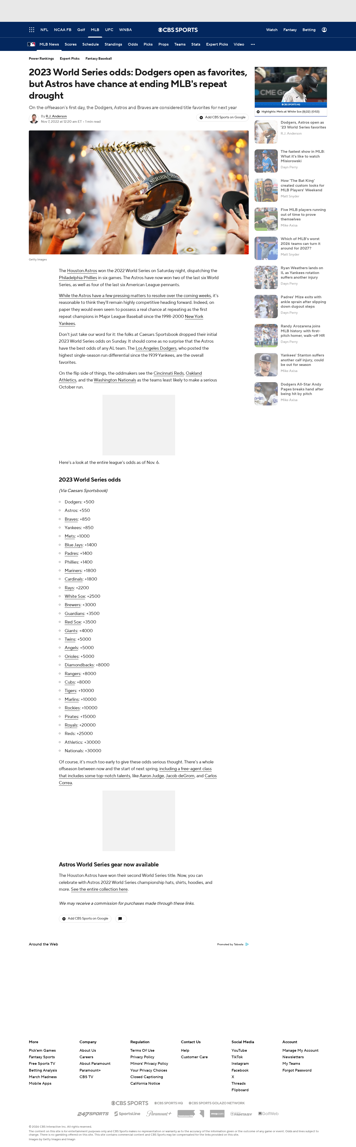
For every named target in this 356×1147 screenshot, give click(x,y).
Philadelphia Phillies (78, 278)
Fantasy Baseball (98, 59)
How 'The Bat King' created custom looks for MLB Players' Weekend (302, 185)
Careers (86, 1057)
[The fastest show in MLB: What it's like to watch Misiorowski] (266, 161)
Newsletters (293, 1057)
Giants (71, 631)
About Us (87, 1050)
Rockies (72, 708)
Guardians (74, 613)
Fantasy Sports (42, 1057)
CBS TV (86, 1076)
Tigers (70, 691)
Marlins (72, 699)
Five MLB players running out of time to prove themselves (303, 214)
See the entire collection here (99, 889)
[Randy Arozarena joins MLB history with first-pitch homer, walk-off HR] (266, 335)
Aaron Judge (151, 776)
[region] (291, 87)
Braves (71, 519)
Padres (71, 553)
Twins (70, 639)
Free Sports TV (42, 1063)
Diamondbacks (79, 665)
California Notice (145, 1078)
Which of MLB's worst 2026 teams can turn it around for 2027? (300, 243)
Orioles (71, 656)
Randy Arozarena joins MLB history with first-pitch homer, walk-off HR (303, 331)
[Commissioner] (191, 1111)
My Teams (291, 1063)
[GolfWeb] (268, 1113)
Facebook (240, 1070)
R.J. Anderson (56, 116)
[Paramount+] (159, 1112)
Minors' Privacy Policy (149, 1063)
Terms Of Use (142, 1050)
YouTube (239, 1050)
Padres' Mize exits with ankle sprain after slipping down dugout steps (303, 302)
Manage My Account (300, 1050)
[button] (253, 44)
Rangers (72, 674)
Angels (71, 648)
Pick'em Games (42, 1050)
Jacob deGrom (180, 776)
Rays (69, 588)
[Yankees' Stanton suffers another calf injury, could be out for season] (266, 364)
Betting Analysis (43, 1070)
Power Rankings (41, 59)
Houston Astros (82, 271)
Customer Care (194, 1057)
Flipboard (240, 1090)
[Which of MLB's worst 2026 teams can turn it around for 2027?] (266, 248)
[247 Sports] (93, 1112)
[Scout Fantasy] (241, 1113)
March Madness (43, 1076)
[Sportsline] (127, 1113)
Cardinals (74, 579)
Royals (71, 725)
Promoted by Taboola (230, 944)
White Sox (75, 596)
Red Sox (73, 622)
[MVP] (217, 1111)
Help (185, 1050)
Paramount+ (90, 1070)
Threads (239, 1083)
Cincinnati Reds (169, 373)
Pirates (71, 716)
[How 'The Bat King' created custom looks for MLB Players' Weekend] (266, 190)
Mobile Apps (40, 1083)
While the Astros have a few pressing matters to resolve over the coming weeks (135, 296)
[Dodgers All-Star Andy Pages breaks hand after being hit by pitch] (266, 393)
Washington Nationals (115, 380)
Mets (70, 536)
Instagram (240, 1063)
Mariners (73, 571)
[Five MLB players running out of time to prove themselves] (266, 219)
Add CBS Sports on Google (225, 117)
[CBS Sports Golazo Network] (217, 1102)
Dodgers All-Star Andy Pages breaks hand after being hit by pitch (302, 389)
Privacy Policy (142, 1057)
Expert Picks (70, 59)
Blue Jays (74, 545)
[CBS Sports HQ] (168, 1102)
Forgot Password (297, 1070)
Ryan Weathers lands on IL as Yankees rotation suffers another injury (302, 273)
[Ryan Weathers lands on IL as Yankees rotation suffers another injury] (266, 277)
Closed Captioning (146, 1072)
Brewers (72, 605)
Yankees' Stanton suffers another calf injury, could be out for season (302, 360)
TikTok (237, 1057)
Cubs (70, 682)
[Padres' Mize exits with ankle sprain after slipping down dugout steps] (266, 306)
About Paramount (94, 1063)
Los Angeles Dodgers (156, 348)
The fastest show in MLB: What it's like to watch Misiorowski (303, 156)
